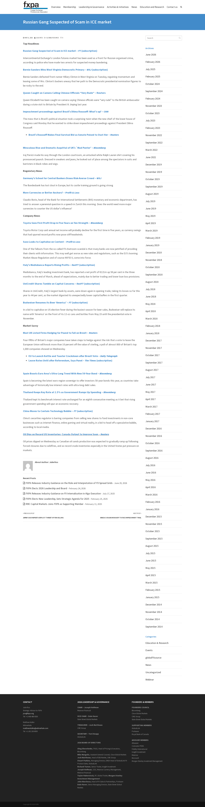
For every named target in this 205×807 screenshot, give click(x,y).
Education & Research (156, 643)
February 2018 (152, 325)
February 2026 (152, 61)
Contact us (172, 7)
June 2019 (150, 208)
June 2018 (150, 296)
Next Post (120, 515)
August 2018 (151, 281)
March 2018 (151, 318)
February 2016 (152, 501)
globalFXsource (52, 38)
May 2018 (150, 304)
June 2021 (150, 157)
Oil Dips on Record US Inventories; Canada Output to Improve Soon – (66, 434)
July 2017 (150, 377)
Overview (56, 7)
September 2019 (153, 186)
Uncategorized (153, 672)
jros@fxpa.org (28, 713)
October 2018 (152, 267)
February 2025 (152, 76)
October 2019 (152, 179)
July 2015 (150, 553)
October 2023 (152, 113)
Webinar (149, 679)
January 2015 (152, 597)
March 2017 (151, 406)
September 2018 (153, 274)
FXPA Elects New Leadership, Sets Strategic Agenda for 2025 (57, 498)
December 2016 (153, 428)
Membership (69, 7)
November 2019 (153, 171)
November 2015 (153, 524)
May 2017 (150, 392)
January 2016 (152, 509)
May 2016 (150, 480)
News (134, 7)
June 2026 (150, 54)
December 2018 (153, 252)
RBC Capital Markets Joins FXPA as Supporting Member (54, 504)
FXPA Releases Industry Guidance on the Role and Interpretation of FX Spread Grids (69, 483)
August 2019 (151, 193)
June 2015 (150, 560)
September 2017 (153, 362)
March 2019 (151, 230)
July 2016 (150, 465)
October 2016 (152, 443)
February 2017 (152, 413)
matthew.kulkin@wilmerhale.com (35, 728)
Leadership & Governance (91, 7)
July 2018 (150, 289)
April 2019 (150, 223)
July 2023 (150, 120)
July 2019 (150, 201)
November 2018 (153, 260)
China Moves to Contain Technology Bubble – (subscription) (58, 411)
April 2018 (150, 311)
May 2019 (150, 216)
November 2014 (153, 612)
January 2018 (152, 333)
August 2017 (151, 369)
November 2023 (153, 105)
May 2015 (150, 568)
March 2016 (151, 494)
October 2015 (152, 531)
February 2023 (152, 127)
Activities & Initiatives (118, 7)
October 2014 (152, 619)
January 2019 (152, 245)
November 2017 (153, 348)
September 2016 (153, 450)
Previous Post (43, 515)
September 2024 (153, 91)
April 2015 (150, 575)
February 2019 (152, 237)
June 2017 (150, 384)
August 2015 (151, 545)
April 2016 (150, 487)
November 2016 (153, 436)
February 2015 (152, 589)
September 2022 (153, 142)
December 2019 (153, 164)
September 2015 (153, 538)
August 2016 (151, 457)
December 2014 (153, 604)
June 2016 (150, 472)
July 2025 (150, 69)
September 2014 (153, 626)
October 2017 (152, 355)
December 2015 (153, 516)
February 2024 (152, 98)
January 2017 (152, 421)
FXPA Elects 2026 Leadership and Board (46, 488)
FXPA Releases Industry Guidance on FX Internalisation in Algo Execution (63, 493)
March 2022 (151, 149)
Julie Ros (39, 38)
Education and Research (152, 7)
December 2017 (153, 340)
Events (149, 650)
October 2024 (152, 83)
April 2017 (150, 399)
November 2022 (153, 135)
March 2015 (151, 582)
